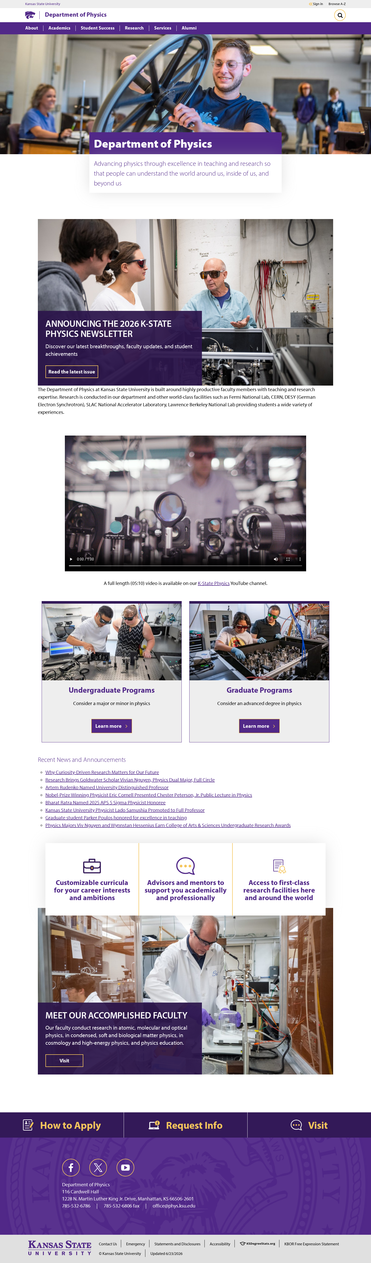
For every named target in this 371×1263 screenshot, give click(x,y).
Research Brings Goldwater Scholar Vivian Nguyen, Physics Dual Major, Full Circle (130, 780)
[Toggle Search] (340, 15)
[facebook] (71, 1167)
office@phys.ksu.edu (174, 1206)
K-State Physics (214, 583)
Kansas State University (42, 4)
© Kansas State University (120, 1253)
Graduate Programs (259, 690)
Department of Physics (76, 14)
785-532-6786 (76, 1206)
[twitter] (98, 1167)
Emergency (135, 1244)
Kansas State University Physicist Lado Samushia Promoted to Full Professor (125, 810)
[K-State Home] (30, 15)
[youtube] (125, 1167)
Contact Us (108, 1244)
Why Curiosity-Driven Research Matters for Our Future (102, 772)
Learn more (109, 726)
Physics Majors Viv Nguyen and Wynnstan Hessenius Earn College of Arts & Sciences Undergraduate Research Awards (168, 825)
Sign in (318, 4)
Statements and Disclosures (177, 1244)
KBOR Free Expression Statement (311, 1244)
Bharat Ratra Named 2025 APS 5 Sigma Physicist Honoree (105, 802)
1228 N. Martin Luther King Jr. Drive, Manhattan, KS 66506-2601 (128, 1199)
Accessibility (220, 1244)
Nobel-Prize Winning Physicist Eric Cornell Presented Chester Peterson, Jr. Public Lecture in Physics (148, 795)
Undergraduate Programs (112, 690)
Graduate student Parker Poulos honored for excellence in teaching (116, 818)
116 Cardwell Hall (80, 1192)
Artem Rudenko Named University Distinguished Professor (107, 787)
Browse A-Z (337, 4)
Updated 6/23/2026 (166, 1253)
